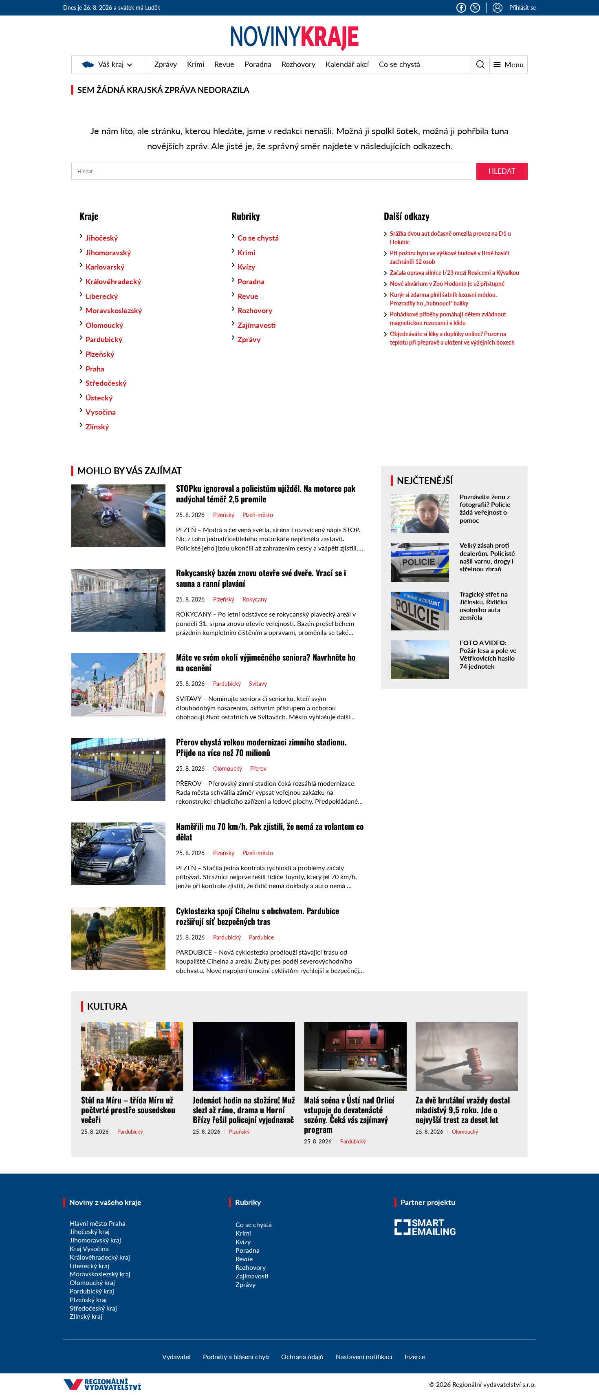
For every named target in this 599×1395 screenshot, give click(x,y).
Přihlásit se (522, 7)
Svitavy (258, 684)
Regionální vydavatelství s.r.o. (494, 1384)
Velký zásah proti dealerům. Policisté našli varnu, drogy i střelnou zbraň (487, 557)
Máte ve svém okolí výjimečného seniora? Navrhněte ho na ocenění (266, 662)
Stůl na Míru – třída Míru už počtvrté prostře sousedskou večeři (128, 1109)
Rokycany (254, 599)
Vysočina (101, 411)
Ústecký (99, 397)
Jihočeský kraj (90, 1231)
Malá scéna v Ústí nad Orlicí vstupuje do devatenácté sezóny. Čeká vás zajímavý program (349, 1114)
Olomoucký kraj (92, 1282)
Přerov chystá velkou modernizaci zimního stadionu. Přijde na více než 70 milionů (261, 747)
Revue (224, 64)
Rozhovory (298, 64)
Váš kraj (110, 64)
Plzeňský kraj (88, 1299)
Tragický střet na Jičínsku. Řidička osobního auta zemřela (484, 605)
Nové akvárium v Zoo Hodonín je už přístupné (448, 283)
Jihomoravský (108, 252)
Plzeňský (100, 353)
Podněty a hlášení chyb (236, 1356)
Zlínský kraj (86, 1316)
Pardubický (104, 339)
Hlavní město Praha (98, 1223)
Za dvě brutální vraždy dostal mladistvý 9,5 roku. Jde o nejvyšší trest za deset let (463, 1109)
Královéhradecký (113, 281)
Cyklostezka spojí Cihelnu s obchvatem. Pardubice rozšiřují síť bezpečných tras (257, 915)
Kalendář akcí (347, 64)
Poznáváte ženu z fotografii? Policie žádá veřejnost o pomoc (485, 508)
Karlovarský (105, 266)
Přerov (258, 769)
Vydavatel (176, 1356)
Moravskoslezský (114, 310)
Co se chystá (399, 64)
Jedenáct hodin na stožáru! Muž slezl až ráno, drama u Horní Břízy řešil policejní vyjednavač (244, 1109)
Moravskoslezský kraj (100, 1274)
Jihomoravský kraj (95, 1240)
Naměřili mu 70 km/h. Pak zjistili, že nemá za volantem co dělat (270, 831)
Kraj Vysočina (89, 1248)
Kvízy (246, 266)
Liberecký (102, 296)
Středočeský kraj (93, 1308)
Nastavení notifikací (364, 1356)
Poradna (257, 64)
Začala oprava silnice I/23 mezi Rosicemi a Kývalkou (454, 272)
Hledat (502, 171)
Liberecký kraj (89, 1265)
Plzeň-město (257, 515)
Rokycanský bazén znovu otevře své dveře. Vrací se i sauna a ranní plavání (261, 577)
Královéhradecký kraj (100, 1257)
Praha (95, 368)
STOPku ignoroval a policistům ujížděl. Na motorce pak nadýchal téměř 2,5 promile (265, 493)
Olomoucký (104, 325)
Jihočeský (102, 237)
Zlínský (97, 426)
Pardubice (261, 937)
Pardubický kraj (92, 1291)
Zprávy (165, 64)
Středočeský (106, 382)
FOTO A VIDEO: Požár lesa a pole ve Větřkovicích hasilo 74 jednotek (488, 654)
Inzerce (415, 1356)
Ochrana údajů (302, 1356)
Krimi (195, 64)
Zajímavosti (257, 325)
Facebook (461, 8)
